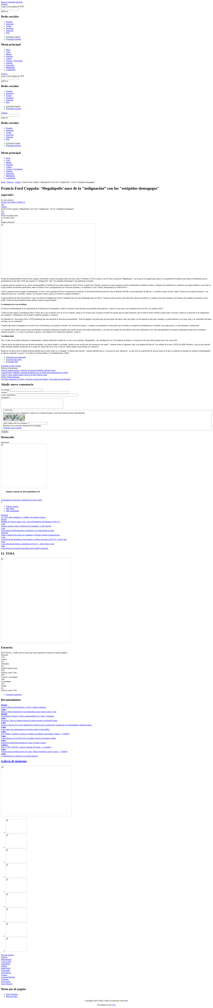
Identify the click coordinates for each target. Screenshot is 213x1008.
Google (18, 366)
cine (2, 204)
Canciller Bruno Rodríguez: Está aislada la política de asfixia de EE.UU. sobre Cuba (34, 539)
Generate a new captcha (12, 428)
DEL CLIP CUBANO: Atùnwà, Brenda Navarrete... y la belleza (26, 747)
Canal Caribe (6, 962)
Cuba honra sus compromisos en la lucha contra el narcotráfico (25, 729)
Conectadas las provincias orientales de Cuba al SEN (21, 500)
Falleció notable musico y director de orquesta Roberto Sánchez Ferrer (28, 370)
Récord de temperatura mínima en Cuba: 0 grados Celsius (23, 743)
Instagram (10, 24)
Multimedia (10, 67)
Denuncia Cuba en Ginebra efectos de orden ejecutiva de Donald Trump (29, 720)
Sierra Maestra (6, 984)
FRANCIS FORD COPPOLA (13, 202)
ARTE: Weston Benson (10, 377)
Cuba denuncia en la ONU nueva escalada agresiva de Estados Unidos (28, 738)
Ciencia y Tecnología (14, 61)
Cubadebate (5, 964)
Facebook (10, 28)
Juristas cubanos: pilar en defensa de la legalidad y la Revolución (26, 526)
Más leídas (10, 509)
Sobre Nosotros (12, 994)
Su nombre (5, 390)
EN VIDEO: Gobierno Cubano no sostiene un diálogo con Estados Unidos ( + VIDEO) (35, 734)
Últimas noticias (12, 506)
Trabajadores (6, 973)
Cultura (9, 59)
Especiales (10, 65)
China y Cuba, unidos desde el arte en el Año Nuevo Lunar (24, 375)
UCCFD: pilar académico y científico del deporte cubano (23, 517)
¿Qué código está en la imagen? (16, 423)
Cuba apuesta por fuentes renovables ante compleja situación (24, 548)
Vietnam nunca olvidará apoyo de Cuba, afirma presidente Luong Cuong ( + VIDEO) (34, 752)
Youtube (9, 22)
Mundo (9, 54)
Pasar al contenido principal (11, 2)
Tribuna (4, 966)
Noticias (10, 182)
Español (17, 39)
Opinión (9, 63)
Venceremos (5, 982)
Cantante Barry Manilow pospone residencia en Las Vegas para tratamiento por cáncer (34, 373)
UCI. (114, 1005)
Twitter (8, 26)
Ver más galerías (7, 955)
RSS (7, 33)
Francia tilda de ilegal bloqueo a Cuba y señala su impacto (23, 707)
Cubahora (5, 979)
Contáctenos (11, 70)
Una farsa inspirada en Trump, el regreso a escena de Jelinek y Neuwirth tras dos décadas (35, 379)
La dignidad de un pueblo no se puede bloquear (19, 756)
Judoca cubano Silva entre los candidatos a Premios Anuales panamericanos (30, 535)
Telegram (9, 31)
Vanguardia (5, 970)
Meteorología (6, 959)
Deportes (9, 56)
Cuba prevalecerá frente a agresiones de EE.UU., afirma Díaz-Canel (27, 544)
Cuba (8, 52)
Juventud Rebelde (8, 977)
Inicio (8, 50)
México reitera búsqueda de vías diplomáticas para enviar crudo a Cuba (28, 712)
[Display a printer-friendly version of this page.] (16, 357)
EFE (3, 213)
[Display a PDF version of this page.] (12, 362)
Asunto (4, 392)
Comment (5, 397)
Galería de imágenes (14, 761)
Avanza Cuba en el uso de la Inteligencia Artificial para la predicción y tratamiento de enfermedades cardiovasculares (46, 725)
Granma (4, 975)
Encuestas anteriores (14, 695)
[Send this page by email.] (14, 359)
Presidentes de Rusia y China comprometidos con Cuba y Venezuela (27, 716)
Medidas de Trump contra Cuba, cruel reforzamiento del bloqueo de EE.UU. (31, 522)
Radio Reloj (5, 968)
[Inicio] (4, 4)
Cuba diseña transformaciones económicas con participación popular (27, 530)
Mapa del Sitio (11, 996)
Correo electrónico (8, 395)
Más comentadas (12, 511)
